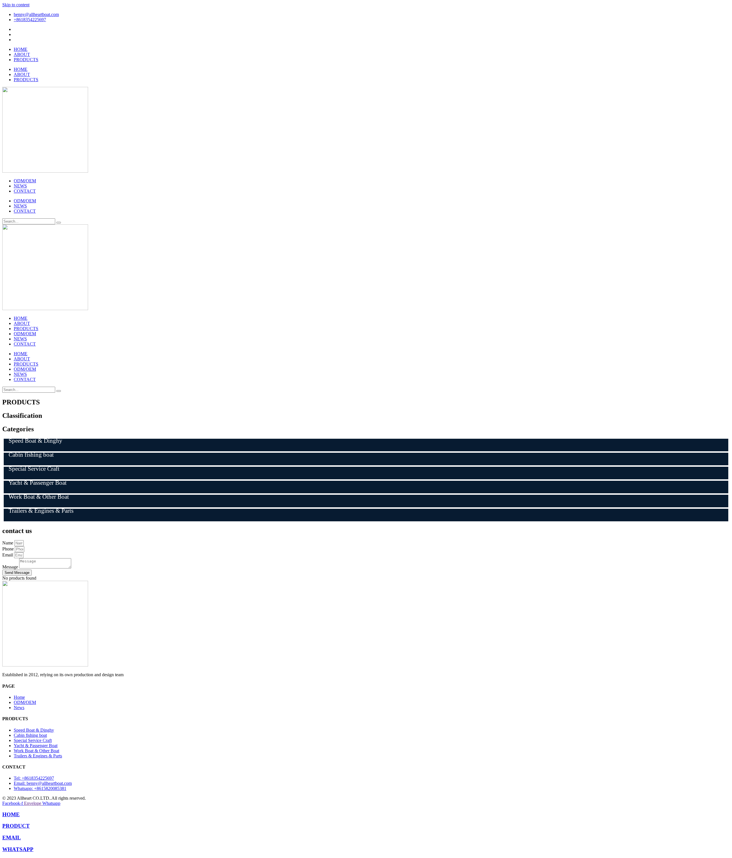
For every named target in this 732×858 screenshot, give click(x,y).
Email (8, 554)
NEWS (20, 185)
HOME (20, 49)
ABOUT (22, 54)
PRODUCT (16, 826)
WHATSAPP (17, 849)
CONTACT (25, 191)
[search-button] (58, 223)
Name (8, 542)
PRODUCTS (26, 59)
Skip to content (15, 4)
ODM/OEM (25, 180)
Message (10, 566)
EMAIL (11, 838)
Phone (8, 548)
